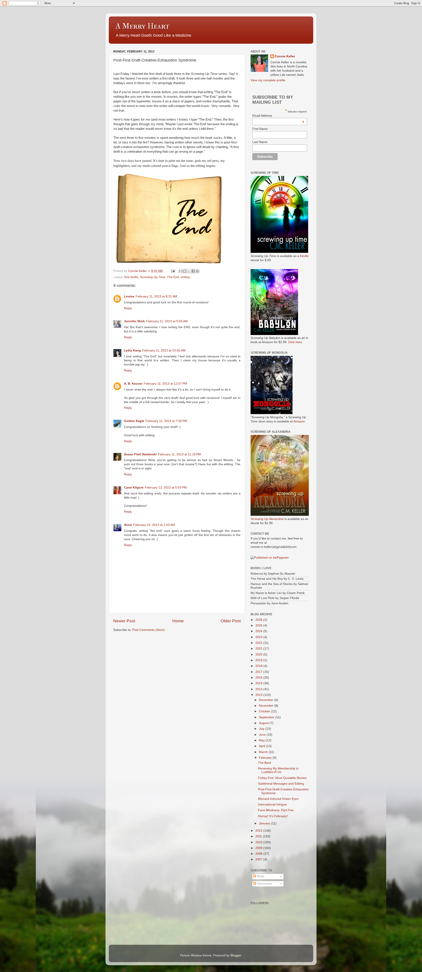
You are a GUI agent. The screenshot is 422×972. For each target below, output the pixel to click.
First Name (260, 128)
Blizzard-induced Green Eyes (278, 798)
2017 (259, 671)
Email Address (278, 115)
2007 (259, 859)
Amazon (299, 421)
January (265, 823)
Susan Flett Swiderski (140, 454)
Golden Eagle (134, 421)
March (264, 752)
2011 (259, 836)
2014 (259, 689)
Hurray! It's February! (273, 816)
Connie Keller (285, 56)
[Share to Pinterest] (197, 271)
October (265, 711)
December (266, 700)
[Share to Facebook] (193, 271)
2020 (259, 654)
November (266, 705)
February (266, 757)
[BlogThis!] (185, 271)
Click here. (295, 342)
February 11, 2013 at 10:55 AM (164, 350)
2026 (259, 619)
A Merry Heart (142, 26)
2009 (259, 848)
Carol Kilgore (134, 487)
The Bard (264, 762)
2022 (259, 642)
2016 (259, 677)
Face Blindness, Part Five (276, 810)
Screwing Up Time (152, 277)
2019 (259, 660)
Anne (128, 525)
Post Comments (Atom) (148, 630)
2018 (259, 666)
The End (173, 277)
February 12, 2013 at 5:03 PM (166, 487)
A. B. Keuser (133, 383)
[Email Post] (172, 271)
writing (185, 277)
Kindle (304, 256)
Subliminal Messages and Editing (281, 783)
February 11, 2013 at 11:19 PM (179, 454)
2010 (259, 842)
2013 (259, 695)
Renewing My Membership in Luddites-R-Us (278, 770)
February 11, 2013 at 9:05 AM (167, 321)
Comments (264, 883)
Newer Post (124, 621)
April (262, 746)
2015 (259, 683)
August (264, 723)
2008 (259, 853)
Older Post (231, 621)
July (262, 728)
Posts (260, 876)
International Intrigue (272, 804)
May (262, 740)
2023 (259, 637)
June (263, 734)
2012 (259, 830)
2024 (259, 631)
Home (178, 621)
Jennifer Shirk (134, 321)
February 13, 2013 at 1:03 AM (154, 525)
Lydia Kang (132, 350)
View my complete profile (268, 80)
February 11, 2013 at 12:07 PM (165, 383)
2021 (259, 648)
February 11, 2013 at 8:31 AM (156, 296)
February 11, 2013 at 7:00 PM (166, 421)
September (267, 717)
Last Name (259, 142)
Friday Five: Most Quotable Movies (282, 778)
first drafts (131, 277)
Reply (128, 308)
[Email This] (180, 271)
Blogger (236, 955)
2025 (259, 625)
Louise (129, 296)
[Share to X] (189, 271)
